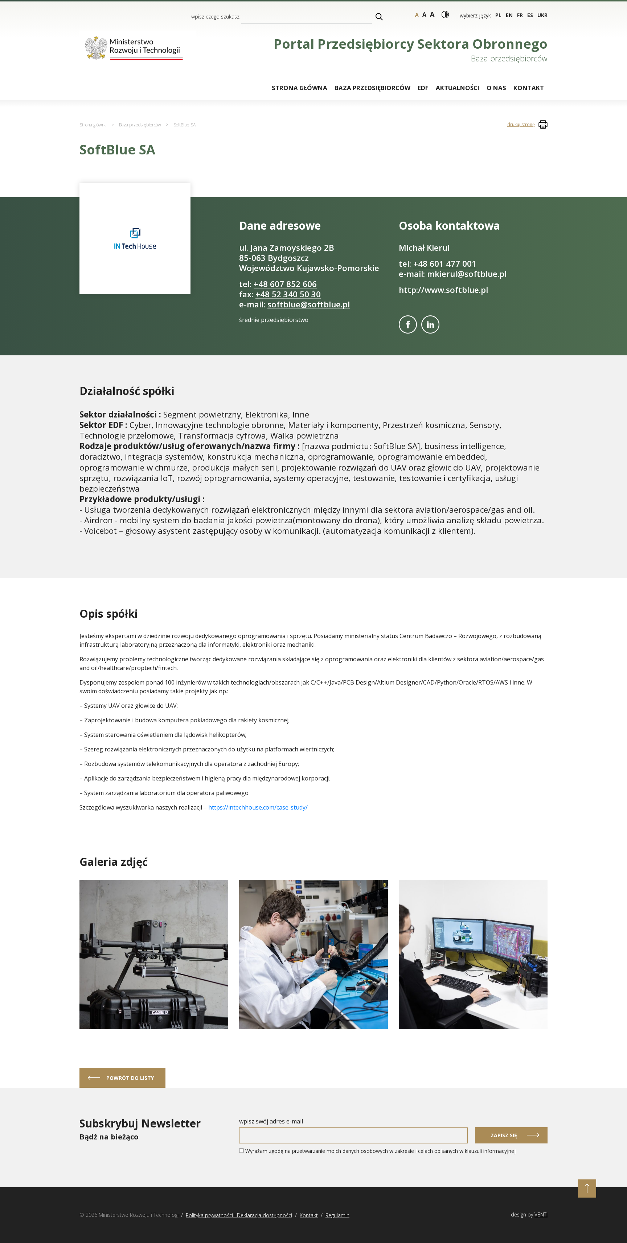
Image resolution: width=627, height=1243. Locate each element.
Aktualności (457, 88)
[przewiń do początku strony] (587, 1188)
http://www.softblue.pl (443, 289)
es (530, 15)
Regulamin (337, 1215)
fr (520, 15)
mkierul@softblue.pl (467, 273)
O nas (496, 88)
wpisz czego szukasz (215, 16)
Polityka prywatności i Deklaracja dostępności (239, 1215)
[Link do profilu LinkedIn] (430, 324)
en (509, 15)
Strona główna (299, 88)
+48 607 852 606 (285, 284)
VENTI (541, 1214)
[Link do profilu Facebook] (408, 324)
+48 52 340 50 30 (288, 294)
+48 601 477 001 (444, 263)
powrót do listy (130, 1077)
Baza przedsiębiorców (372, 88)
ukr (542, 15)
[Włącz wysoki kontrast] (445, 14)
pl (498, 15)
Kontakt (528, 88)
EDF (423, 88)
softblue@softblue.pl (308, 304)
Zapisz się (504, 1135)
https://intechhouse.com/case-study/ (258, 807)
